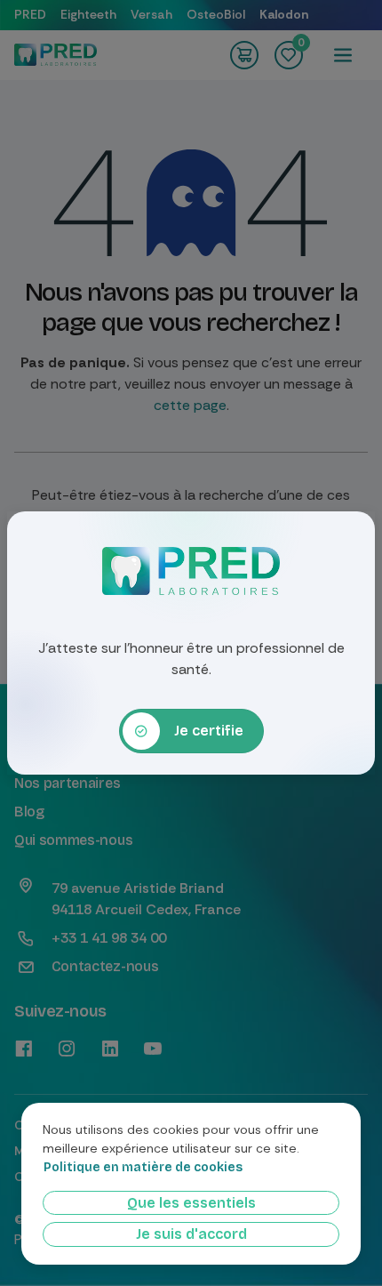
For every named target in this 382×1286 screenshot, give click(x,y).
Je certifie (208, 730)
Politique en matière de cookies (143, 1168)
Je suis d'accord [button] (191, 1234)
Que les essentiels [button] (191, 1202)
